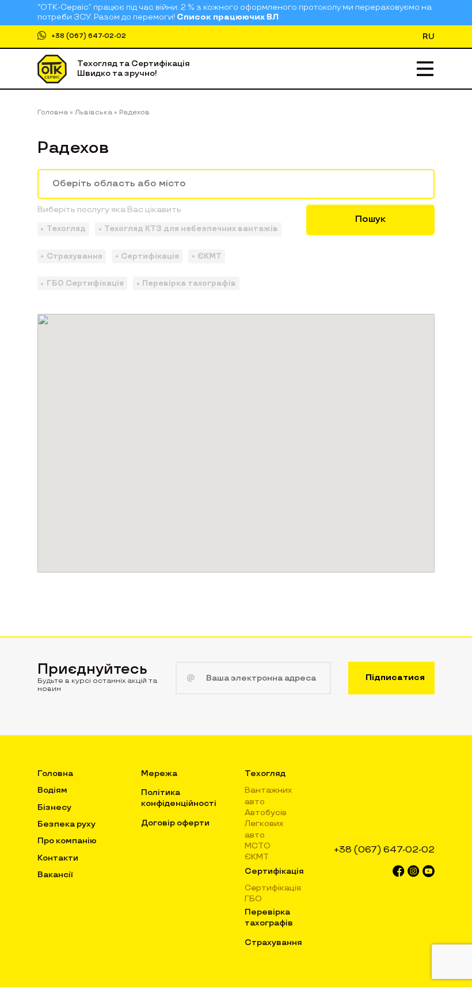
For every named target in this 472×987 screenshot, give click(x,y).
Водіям (52, 790)
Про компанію (67, 841)
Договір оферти (175, 823)
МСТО (258, 846)
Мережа (159, 773)
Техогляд (265, 773)
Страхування (273, 942)
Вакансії (55, 875)
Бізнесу (54, 807)
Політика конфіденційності (178, 798)
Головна (55, 773)
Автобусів (266, 812)
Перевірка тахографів (269, 917)
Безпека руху (66, 824)
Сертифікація (274, 871)
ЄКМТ (257, 857)
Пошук (370, 219)
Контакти (57, 858)
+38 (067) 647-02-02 (88, 36)
